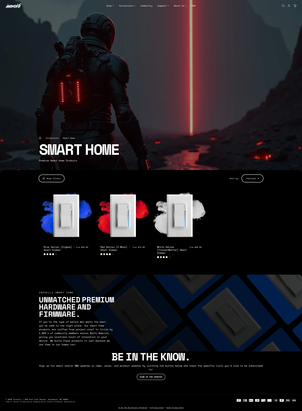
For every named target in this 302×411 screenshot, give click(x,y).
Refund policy (69, 402)
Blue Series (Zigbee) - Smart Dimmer (59, 248)
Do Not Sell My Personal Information (132, 408)
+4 (56, 254)
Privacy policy (26, 402)
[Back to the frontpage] (40, 138)
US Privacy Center (157, 408)
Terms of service (12, 402)
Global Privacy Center (175, 408)
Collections (52, 138)
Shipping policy (39, 402)
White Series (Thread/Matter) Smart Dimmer (172, 250)
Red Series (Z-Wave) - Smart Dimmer (115, 248)
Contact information (55, 402)
